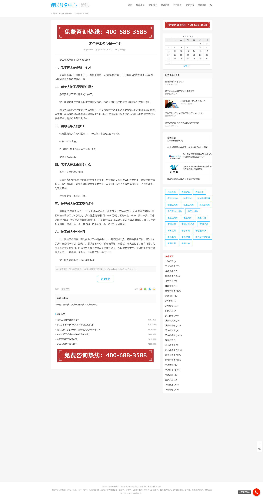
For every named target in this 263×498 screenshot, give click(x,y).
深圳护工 (169, 340)
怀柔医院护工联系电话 (67, 344)
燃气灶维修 (193, 211)
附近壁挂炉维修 (202, 237)
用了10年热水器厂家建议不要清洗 (179, 91)
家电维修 (140, 5)
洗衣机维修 (189, 205)
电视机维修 (173, 217)
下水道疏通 (170, 266)
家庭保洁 (190, 5)
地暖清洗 (169, 286)
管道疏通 (165, 5)
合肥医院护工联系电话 (67, 339)
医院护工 (65, 289)
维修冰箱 (185, 230)
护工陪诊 (177, 5)
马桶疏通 (172, 243)
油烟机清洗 (170, 320)
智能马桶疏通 (204, 198)
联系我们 (143, 486)
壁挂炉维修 (173, 198)
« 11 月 (187, 66)
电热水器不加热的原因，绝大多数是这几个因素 (187, 147)
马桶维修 (185, 243)
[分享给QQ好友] (150, 289)
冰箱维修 (172, 192)
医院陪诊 (199, 192)
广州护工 (169, 310)
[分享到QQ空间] (154, 289)
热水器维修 (205, 205)
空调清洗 (169, 365)
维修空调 (185, 237)
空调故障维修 (187, 224)
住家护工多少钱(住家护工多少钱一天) (80, 304)
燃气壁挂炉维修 (175, 211)
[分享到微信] (145, 289)
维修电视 (172, 237)
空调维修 (204, 224)
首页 (130, 5)
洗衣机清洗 (170, 330)
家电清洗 (153, 5)
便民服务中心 (64, 5)
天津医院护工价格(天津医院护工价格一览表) (184, 113)
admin (91, 50)
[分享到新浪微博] (141, 289)
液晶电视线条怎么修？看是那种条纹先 (183, 179)
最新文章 (157, 486)
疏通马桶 (202, 217)
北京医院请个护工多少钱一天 (193, 101)
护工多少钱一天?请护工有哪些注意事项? (75, 324)
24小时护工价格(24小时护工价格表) (73, 334)
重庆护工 (169, 380)
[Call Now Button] (256, 492)
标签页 (150, 486)
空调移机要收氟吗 (175, 140)
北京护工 (169, 281)
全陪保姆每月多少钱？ (174, 82)
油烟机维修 (173, 205)
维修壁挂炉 (200, 230)
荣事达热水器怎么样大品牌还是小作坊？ (182, 123)
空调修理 (172, 224)
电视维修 (188, 217)
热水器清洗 (170, 345)
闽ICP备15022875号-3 (129, 486)
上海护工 (169, 261)
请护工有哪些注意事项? (67, 320)
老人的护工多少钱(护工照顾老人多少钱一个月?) (78, 329)
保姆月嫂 (202, 5)
